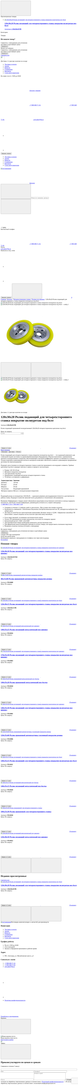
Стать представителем (12, 73)
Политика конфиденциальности (15, 1000)
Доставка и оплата (11, 64)
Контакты (8, 71)
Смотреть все (5, 55)
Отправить (70, 1079)
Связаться (5, 46)
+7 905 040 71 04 (17, 504)
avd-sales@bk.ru (38, 119)
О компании (9, 69)
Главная (3, 299)
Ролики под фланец (38, 299)
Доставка (11, 451)
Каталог (9, 299)
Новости (7, 68)
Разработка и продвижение (10, 1016)
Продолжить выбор (7, 1039)
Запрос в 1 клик (6, 448)
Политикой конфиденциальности (53, 1081)
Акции (7, 66)
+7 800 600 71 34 (35, 105)
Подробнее (4, 539)
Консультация (5, 450)
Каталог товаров (34, 90)
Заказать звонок (6, 153)
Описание (4, 451)
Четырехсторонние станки (22, 299)
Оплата (18, 451)
